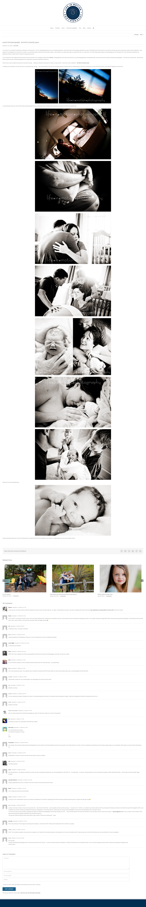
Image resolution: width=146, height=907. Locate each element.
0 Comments (15, 596)
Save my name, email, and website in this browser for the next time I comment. (22, 884)
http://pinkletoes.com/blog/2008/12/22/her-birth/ (102, 610)
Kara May (10, 821)
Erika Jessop (10, 727)
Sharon (9, 615)
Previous (137, 34)
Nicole (9, 788)
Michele (51, 57)
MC (9, 719)
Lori (9, 626)
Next (141, 34)
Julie (9, 761)
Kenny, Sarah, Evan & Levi (105, 594)
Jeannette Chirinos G (12, 780)
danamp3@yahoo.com (118, 811)
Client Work (15, 45)
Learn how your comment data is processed (30, 893)
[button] (93, 27)
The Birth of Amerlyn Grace (83, 63)
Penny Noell (11, 742)
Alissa (9, 651)
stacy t (9, 769)
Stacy (9, 660)
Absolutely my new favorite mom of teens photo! (16, 594)
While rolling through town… (58, 594)
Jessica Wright (11, 643)
